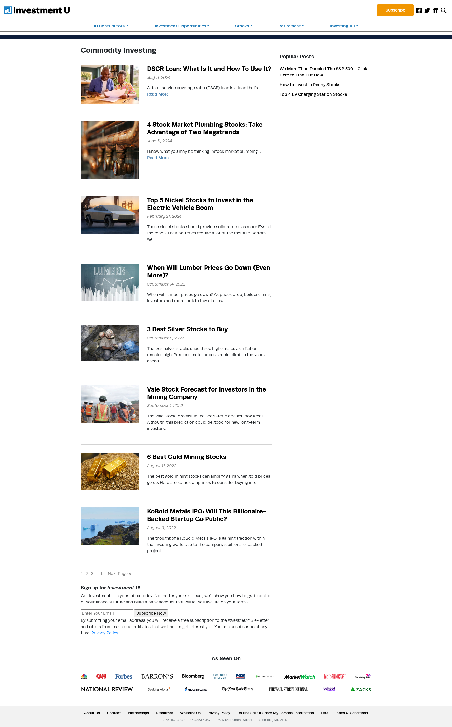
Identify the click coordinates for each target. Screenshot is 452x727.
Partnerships (138, 713)
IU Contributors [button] (110, 26)
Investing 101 (342, 26)
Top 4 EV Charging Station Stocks (313, 94)
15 (103, 573)
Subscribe (395, 10)
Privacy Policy (104, 632)
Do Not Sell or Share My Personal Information (275, 713)
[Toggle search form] (444, 10)
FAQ (324, 713)
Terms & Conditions (351, 713)
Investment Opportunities (180, 26)
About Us (92, 713)
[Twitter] (427, 10)
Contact (114, 713)
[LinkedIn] (435, 10)
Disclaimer (164, 713)
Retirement (289, 26)
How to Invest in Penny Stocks (310, 84)
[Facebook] (419, 10)
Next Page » (119, 573)
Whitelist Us (190, 713)
